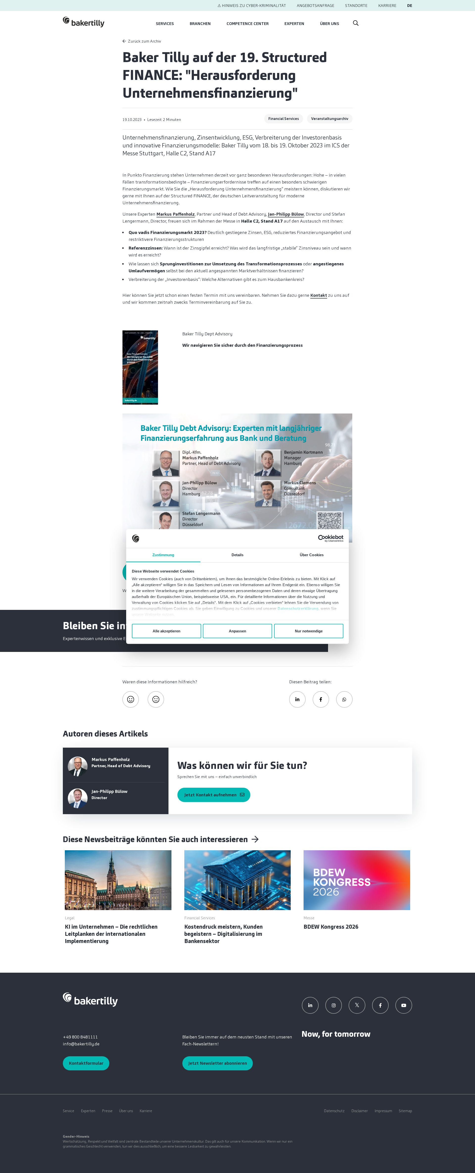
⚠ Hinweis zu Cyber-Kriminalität (251, 5)
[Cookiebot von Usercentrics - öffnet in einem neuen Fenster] (321, 538)
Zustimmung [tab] (163, 555)
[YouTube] (403, 1005)
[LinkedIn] (310, 1005)
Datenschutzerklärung (298, 608)
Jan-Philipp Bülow (286, 214)
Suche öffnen (355, 22)
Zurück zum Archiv (144, 41)
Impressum (383, 1111)
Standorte (356, 5)
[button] (297, 699)
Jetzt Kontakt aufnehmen (210, 795)
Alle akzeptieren (166, 631)
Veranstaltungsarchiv (329, 118)
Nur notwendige (309, 631)
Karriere (387, 5)
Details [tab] (238, 555)
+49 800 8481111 (80, 1037)
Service (68, 1111)
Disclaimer (359, 1111)
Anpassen (237, 631)
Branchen (200, 23)
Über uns (329, 23)
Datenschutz (334, 1111)
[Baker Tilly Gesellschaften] (90, 999)
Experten (294, 23)
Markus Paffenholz (175, 214)
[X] (357, 1005)
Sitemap (405, 1111)
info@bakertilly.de (81, 1044)
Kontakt (318, 295)
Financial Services (283, 118)
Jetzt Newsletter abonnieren (217, 1063)
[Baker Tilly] (83, 22)
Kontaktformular (86, 1063)
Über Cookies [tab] (312, 555)
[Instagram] (333, 1005)
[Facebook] (380, 1005)
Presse (107, 1111)
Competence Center (248, 23)
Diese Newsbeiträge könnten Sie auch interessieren (156, 839)
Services (165, 23)
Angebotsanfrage (315, 5)
